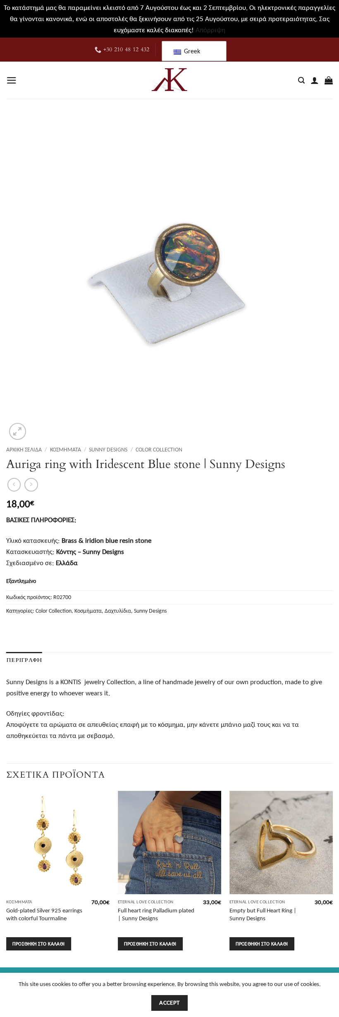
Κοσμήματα (65, 449)
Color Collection (159, 449)
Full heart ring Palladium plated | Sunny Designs (156, 914)
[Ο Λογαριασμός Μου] (314, 80)
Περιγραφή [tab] (24, 660)
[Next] (332, 878)
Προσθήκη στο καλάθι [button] (38, 944)
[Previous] (6, 878)
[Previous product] (31, 485)
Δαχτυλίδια (118, 610)
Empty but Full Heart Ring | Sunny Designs (262, 914)
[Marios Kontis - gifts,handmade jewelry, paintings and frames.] (169, 80)
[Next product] (14, 485)
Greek (191, 51)
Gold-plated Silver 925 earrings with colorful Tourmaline (44, 914)
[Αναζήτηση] (301, 80)
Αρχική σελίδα (24, 449)
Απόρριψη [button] (210, 30)
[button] (11, 80)
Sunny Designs (108, 449)
